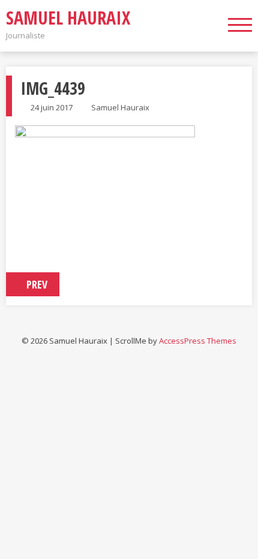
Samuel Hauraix (68, 17)
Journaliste (25, 35)
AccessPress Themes (197, 340)
